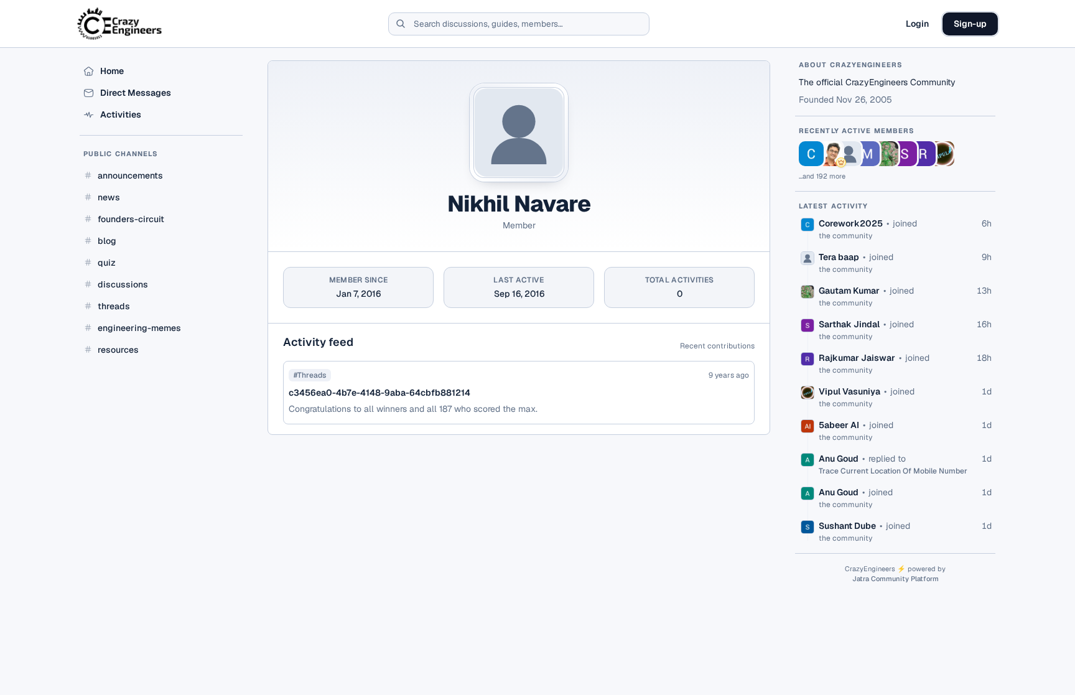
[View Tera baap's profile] (848, 153)
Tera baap (839, 257)
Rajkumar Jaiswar (857, 357)
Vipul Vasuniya (849, 391)
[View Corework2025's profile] (811, 153)
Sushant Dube (847, 525)
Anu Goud (839, 458)
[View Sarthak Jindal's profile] (904, 153)
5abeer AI (839, 425)
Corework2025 (851, 223)
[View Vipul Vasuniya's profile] (941, 153)
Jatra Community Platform (895, 578)
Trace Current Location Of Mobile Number (893, 471)
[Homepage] (120, 23)
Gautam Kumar (849, 290)
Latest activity (833, 206)
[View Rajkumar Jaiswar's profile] (923, 153)
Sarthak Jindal (849, 324)
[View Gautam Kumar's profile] (885, 153)
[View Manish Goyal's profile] (867, 153)
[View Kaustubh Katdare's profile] (829, 153)
